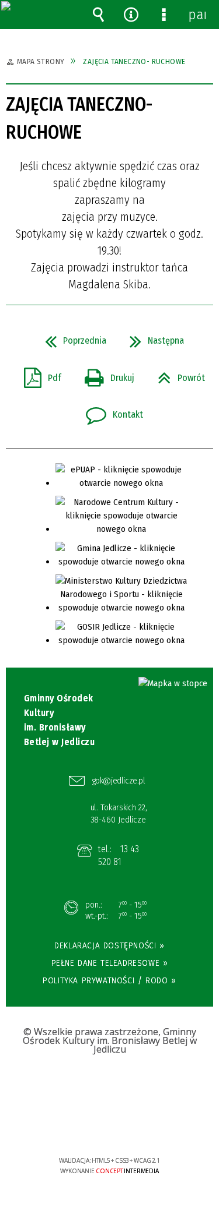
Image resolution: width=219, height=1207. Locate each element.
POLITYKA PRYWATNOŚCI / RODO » (109, 980)
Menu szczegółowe (164, 14)
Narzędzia (131, 14)
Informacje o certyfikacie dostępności (109, 1085)
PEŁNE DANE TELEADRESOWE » (109, 963)
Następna (152, 337)
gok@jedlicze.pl (118, 780)
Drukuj (104, 374)
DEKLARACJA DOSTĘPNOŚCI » (109, 945)
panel (197, 14)
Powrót (176, 374)
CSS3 (108, 1127)
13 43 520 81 (119, 855)
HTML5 (91, 1127)
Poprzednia (71, 337)
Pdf (38, 374)
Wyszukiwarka (98, 14)
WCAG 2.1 (145, 1126)
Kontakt (110, 411)
